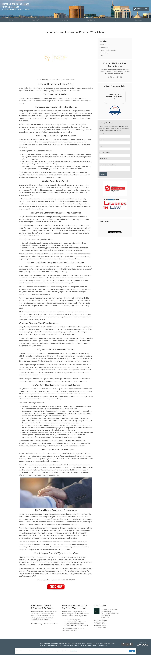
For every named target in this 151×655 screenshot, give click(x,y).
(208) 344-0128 (142, 9)
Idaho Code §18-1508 (31, 88)
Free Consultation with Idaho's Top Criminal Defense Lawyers (74, 606)
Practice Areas (63, 20)
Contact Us (138, 20)
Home (11, 20)
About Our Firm (36, 20)
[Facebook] (123, 644)
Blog (115, 20)
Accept (132, 651)
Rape (101, 55)
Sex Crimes (103, 41)
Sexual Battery (104, 47)
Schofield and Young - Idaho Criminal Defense (15, 5)
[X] (127, 644)
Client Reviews (91, 20)
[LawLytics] (143, 644)
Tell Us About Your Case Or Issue (108, 165)
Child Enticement (105, 45)
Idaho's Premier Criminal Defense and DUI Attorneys (42, 606)
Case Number (102, 158)
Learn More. (73, 651)
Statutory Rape (104, 53)
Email (101, 146)
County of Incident (104, 152)
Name (101, 134)
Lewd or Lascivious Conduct (108, 50)
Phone (101, 140)
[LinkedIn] (131, 644)
